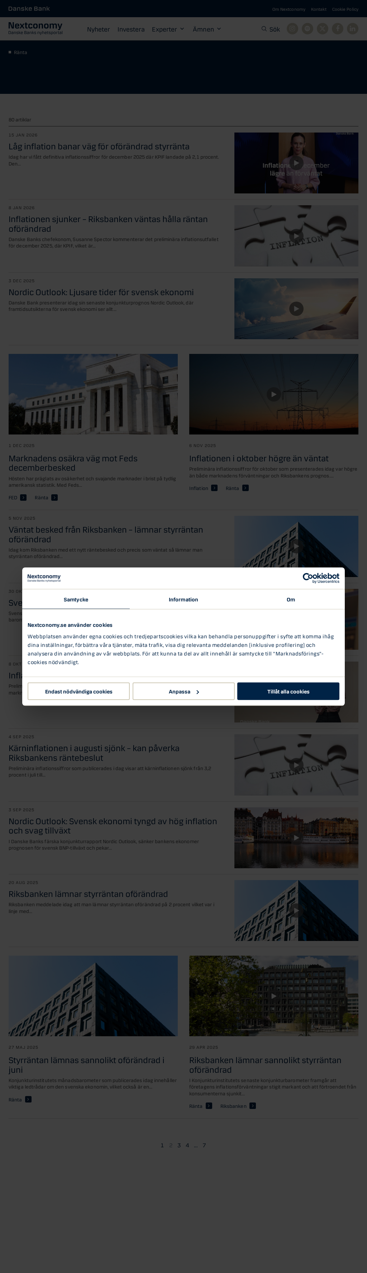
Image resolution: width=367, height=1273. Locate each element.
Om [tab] (291, 598)
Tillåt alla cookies (288, 691)
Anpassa (179, 691)
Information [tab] (183, 598)
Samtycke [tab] (76, 598)
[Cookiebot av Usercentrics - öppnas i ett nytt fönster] (308, 578)
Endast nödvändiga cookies (79, 691)
